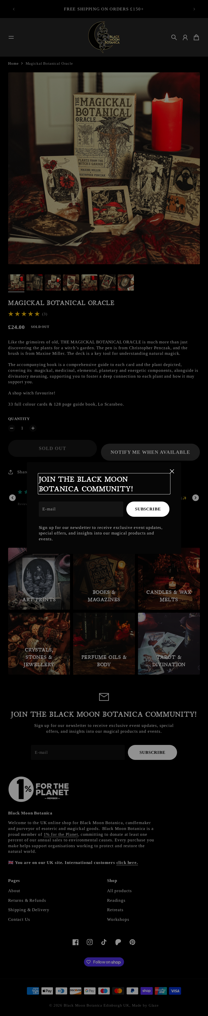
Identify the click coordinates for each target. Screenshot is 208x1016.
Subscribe (148, 509)
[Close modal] (172, 471)
